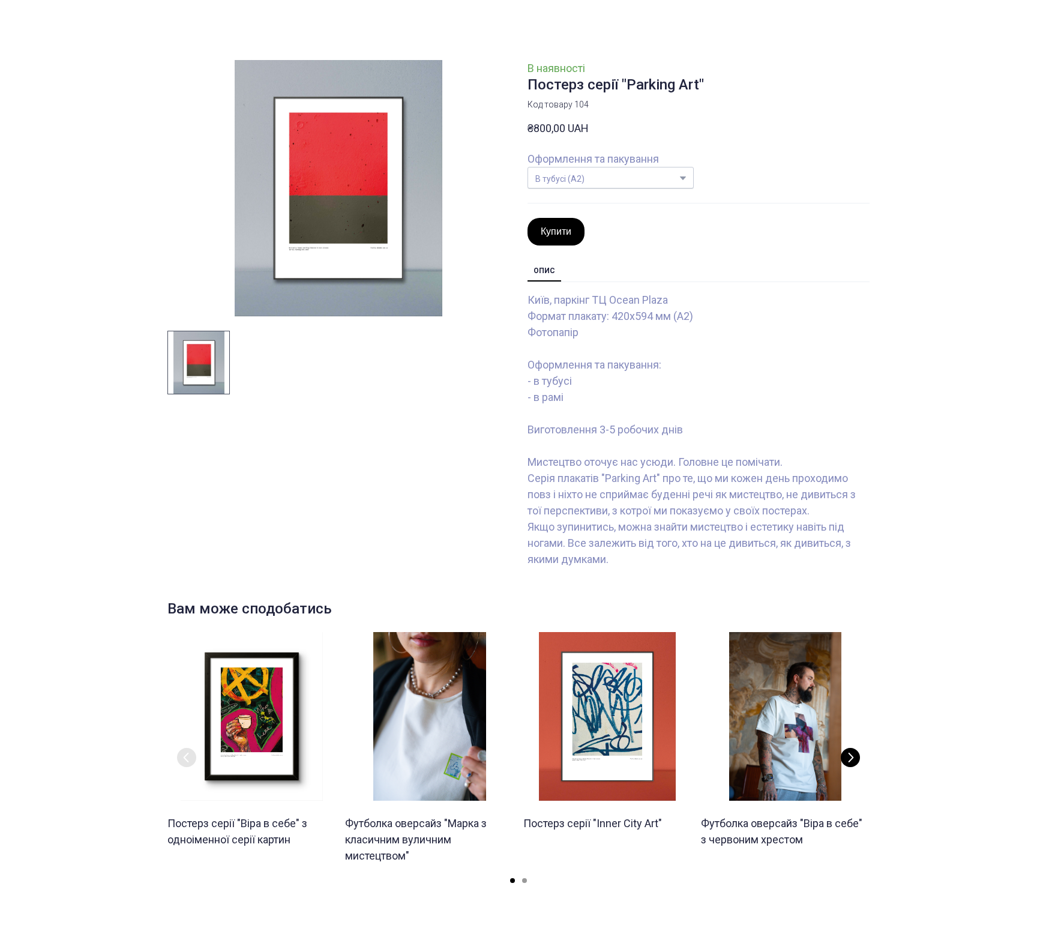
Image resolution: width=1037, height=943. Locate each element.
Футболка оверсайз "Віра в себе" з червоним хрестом (781, 831)
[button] (556, 232)
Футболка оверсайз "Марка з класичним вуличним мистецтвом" (416, 839)
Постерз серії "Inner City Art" (592, 823)
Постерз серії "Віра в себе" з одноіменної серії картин (237, 831)
